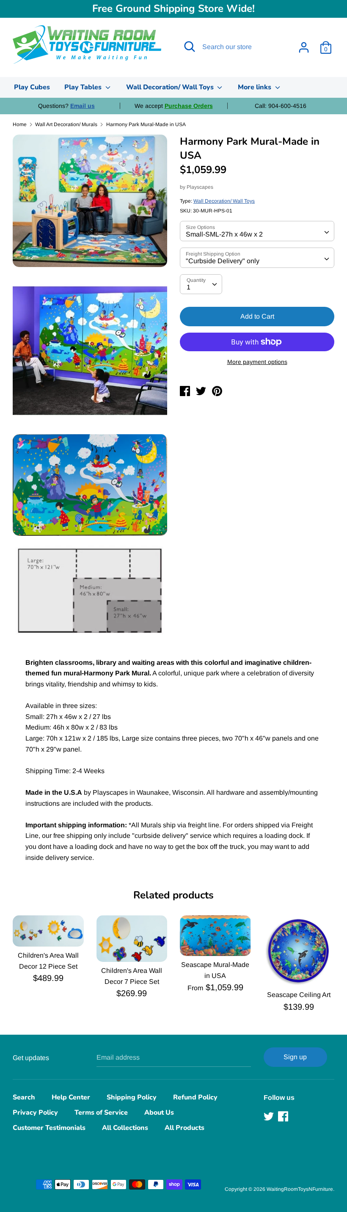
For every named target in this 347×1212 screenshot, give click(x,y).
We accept (174, 105)
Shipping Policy (132, 1097)
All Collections (125, 1127)
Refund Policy (195, 1097)
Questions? (66, 105)
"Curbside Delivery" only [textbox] (222, 260)
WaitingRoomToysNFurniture (300, 1189)
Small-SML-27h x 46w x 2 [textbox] (224, 234)
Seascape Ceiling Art (298, 994)
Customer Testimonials (49, 1127)
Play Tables (83, 87)
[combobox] (257, 231)
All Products (184, 1127)
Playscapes (200, 187)
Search (24, 1097)
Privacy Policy (35, 1112)
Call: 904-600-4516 (280, 105)
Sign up (295, 1056)
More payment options (257, 361)
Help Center (71, 1097)
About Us (159, 1112)
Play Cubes (32, 87)
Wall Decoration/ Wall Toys (170, 87)
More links (255, 87)
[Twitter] (269, 1116)
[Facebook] (284, 1116)
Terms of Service (101, 1112)
